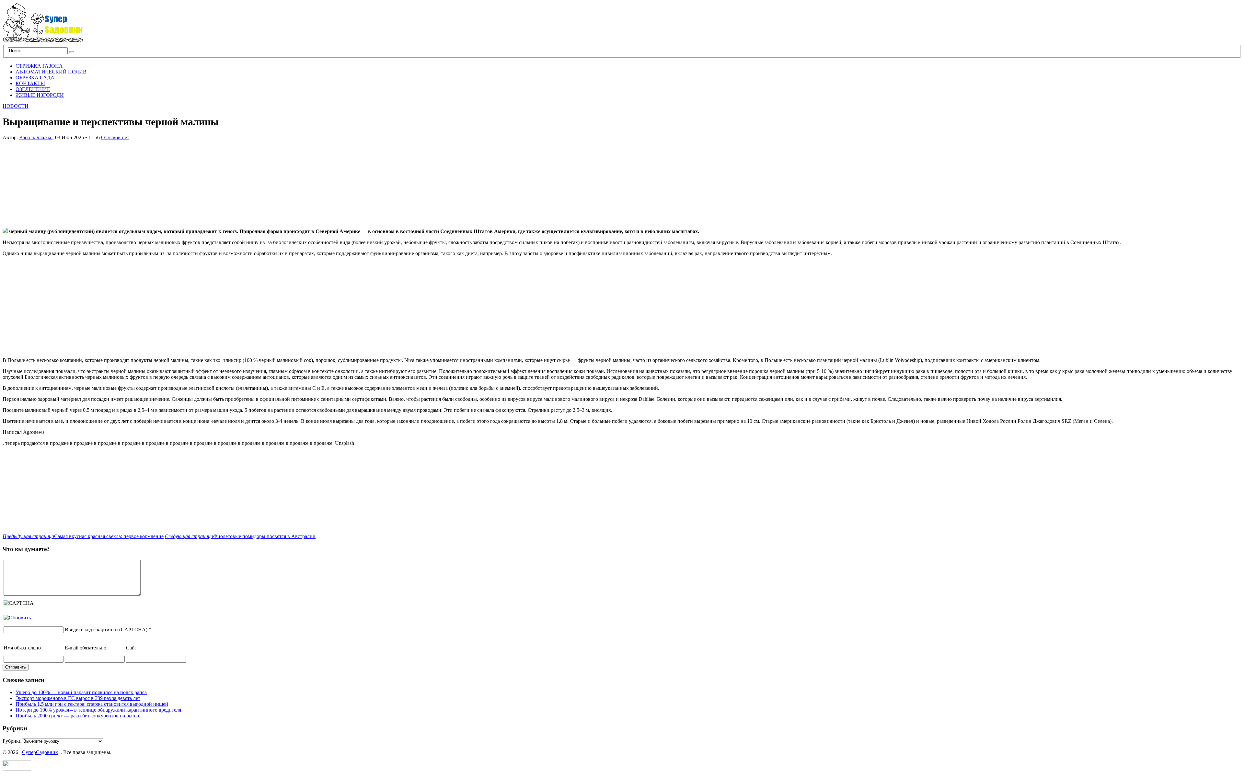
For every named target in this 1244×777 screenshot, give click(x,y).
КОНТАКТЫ (30, 83)
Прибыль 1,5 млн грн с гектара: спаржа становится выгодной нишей (92, 704)
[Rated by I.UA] (17, 768)
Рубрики (12, 741)
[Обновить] (17, 617)
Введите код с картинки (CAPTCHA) (106, 629)
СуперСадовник (40, 752)
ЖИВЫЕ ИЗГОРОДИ (40, 95)
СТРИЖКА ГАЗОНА (39, 66)
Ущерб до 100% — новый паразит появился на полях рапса (81, 692)
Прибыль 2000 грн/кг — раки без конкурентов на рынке (78, 715)
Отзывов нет (115, 137)
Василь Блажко (35, 137)
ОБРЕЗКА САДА (35, 77)
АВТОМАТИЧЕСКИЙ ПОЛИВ (51, 71)
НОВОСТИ (16, 106)
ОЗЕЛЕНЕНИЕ (33, 89)
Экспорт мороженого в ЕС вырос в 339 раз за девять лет (78, 698)
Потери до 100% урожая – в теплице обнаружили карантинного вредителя (98, 710)
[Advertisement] (51, 181)
